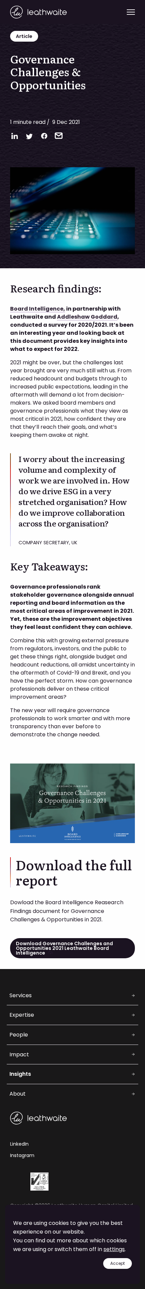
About (17, 1094)
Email (59, 136)
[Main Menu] (131, 12)
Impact (19, 1054)
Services (20, 995)
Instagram (22, 1155)
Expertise (21, 1015)
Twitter (29, 136)
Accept (117, 1263)
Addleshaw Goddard (87, 317)
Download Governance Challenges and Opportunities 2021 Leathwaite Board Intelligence (64, 948)
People (18, 1035)
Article (24, 36)
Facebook (44, 136)
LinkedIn (14, 136)
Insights (20, 1074)
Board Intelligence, (37, 309)
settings (114, 1249)
